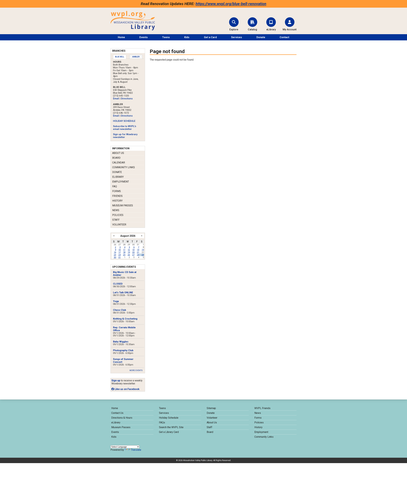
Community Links (123, 167)
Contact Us (117, 412)
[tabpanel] (127, 99)
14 (138, 249)
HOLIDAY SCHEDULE (124, 121)
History (117, 200)
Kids (186, 37)
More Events (136, 370)
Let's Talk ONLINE (123, 292)
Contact (284, 37)
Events (143, 37)
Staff (116, 219)
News (115, 210)
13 (133, 249)
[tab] (119, 57)
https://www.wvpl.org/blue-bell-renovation (231, 4)
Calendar (118, 162)
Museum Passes (122, 205)
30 (115, 257)
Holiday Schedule (168, 417)
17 (119, 252)
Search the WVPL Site (171, 427)
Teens (166, 37)
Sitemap (211, 408)
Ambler (136, 57)
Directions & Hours (121, 417)
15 (143, 249)
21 (138, 252)
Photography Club (123, 350)
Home (121, 37)
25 (124, 255)
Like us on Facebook (126, 389)
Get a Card (210, 37)
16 (115, 252)
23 (115, 255)
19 (129, 252)
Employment (120, 181)
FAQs (162, 422)
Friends (117, 195)
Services (236, 37)
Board (116, 157)
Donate (260, 37)
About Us (118, 153)
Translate (136, 449)
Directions (127, 98)
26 (129, 255)
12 (129, 249)
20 (133, 252)
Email (116, 98)
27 (133, 255)
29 (143, 255)
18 (124, 252)
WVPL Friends (262, 408)
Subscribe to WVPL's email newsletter (124, 128)
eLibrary (118, 176)
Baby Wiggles (120, 341)
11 (124, 249)
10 (119, 249)
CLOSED (118, 283)
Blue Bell (119, 57)
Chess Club (119, 310)
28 (138, 255)
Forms (116, 191)
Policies (117, 215)
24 (119, 255)
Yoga (116, 301)
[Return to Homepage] (132, 29)
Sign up (115, 380)
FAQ (114, 186)
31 (119, 257)
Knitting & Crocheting (125, 318)
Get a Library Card (169, 432)
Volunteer (119, 224)
